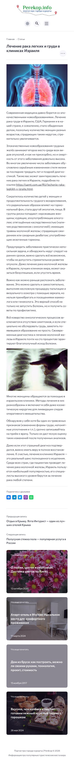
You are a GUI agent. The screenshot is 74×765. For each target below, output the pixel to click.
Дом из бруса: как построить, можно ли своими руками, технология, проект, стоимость (37, 666)
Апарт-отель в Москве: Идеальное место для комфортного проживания (35, 618)
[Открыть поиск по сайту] (37, 23)
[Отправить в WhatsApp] (31, 497)
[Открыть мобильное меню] (46, 23)
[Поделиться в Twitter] (20, 497)
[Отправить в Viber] (26, 497)
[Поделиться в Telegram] (14, 497)
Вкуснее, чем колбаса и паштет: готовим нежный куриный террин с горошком (36, 713)
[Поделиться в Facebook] (8, 497)
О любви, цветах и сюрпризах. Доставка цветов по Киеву (32, 569)
